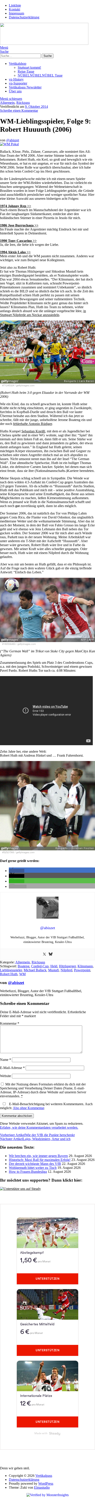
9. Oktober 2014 (36, 106)
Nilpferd (66, 970)
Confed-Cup (40, 966)
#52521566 (8, 852)
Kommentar (9, 1023)
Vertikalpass (43, 1475)
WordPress (45, 1483)
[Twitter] (44, 954)
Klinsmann (85, 966)
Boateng (23, 966)
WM (22, 974)
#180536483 (8, 644)
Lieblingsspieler (11, 970)
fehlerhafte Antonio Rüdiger (32, 424)
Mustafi (53, 970)
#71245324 (8, 385)
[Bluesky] (51, 954)
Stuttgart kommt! (29, 67)
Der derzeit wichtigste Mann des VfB (35, 1164)
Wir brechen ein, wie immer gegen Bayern (38, 1156)
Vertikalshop (17, 63)
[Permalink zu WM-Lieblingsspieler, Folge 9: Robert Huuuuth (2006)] (9, 144)
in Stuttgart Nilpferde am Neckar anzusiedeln (43, 313)
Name (5, 1060)
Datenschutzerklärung (24, 17)
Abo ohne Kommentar (28, 1108)
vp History (16, 79)
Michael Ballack (35, 970)
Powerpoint (82, 970)
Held (53, 966)
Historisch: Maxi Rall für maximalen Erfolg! (39, 1160)
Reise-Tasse (26, 71)
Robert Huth (8, 974)
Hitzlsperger (67, 966)
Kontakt (14, 9)
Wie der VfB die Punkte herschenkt (37, 1135)
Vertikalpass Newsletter (25, 87)
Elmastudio (42, 1487)
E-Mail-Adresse (12, 1068)
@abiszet (12, 140)
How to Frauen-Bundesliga (28, 1171)
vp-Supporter (18, 83)
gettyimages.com (25, 385)
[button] (16, 871)
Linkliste (15, 5)
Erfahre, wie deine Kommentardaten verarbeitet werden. (39, 1127)
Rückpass (23, 102)
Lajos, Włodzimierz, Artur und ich (35, 1139)
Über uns (15, 91)
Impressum (16, 13)
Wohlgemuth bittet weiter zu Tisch (33, 1168)
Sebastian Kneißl (33, 431)
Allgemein (7, 102)
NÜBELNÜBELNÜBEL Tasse (40, 75)
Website (5, 1076)
